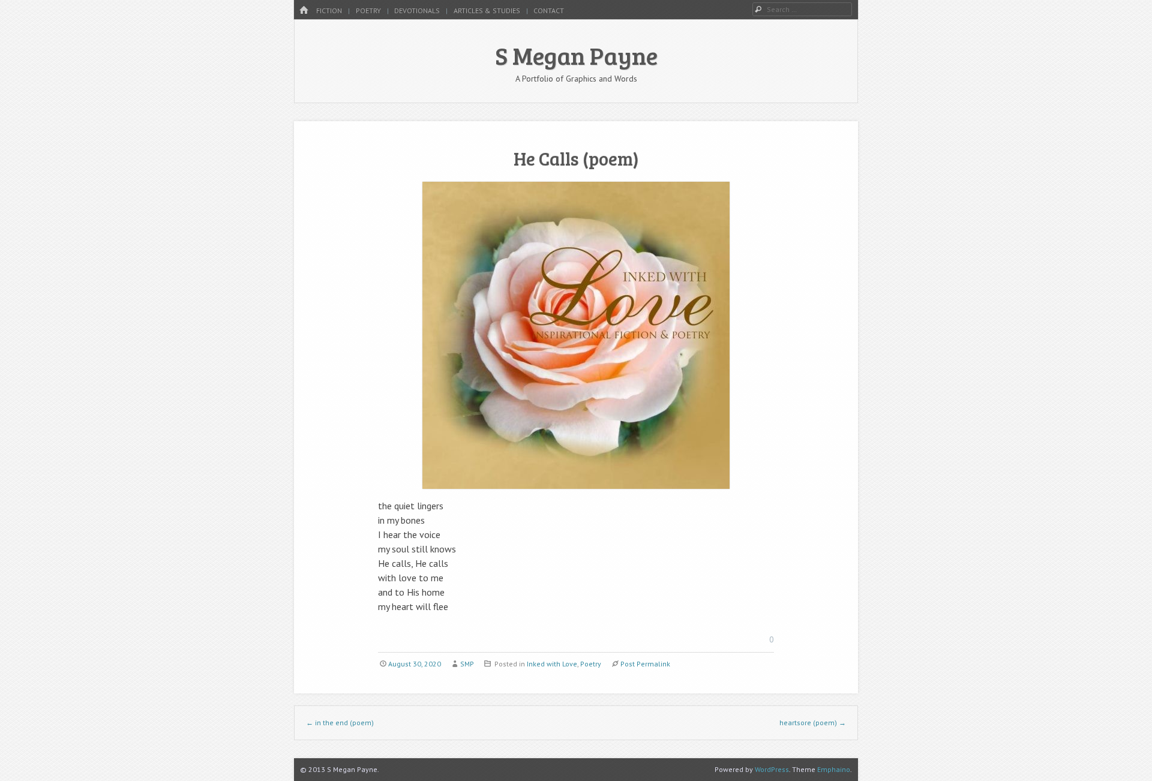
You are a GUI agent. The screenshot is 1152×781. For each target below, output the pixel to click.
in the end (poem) (340, 722)
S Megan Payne (576, 55)
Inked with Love (552, 663)
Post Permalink (645, 663)
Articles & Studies (487, 10)
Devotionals (417, 10)
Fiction (329, 10)
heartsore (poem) (812, 722)
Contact (548, 10)
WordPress (772, 769)
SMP (467, 663)
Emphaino (833, 769)
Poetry (368, 10)
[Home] (303, 10)
